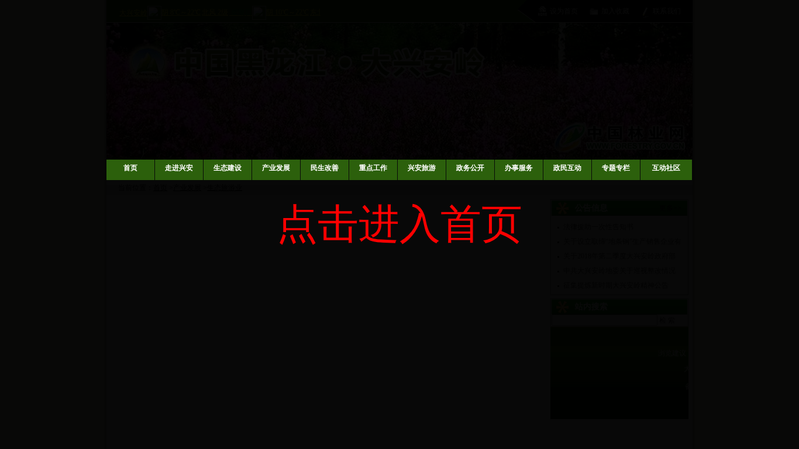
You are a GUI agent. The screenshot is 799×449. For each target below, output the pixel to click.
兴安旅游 (422, 168)
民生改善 (325, 168)
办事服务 (519, 168)
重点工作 (373, 168)
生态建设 (227, 168)
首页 (130, 168)
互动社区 (666, 168)
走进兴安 (179, 168)
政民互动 (567, 168)
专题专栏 (616, 168)
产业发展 (276, 168)
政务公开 (470, 168)
